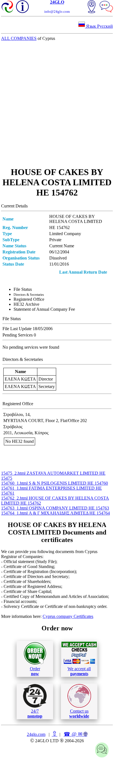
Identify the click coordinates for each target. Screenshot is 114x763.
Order (35, 671)
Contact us (79, 713)
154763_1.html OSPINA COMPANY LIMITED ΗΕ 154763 (55, 508)
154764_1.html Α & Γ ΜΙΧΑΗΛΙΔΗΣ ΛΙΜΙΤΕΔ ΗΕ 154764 (55, 513)
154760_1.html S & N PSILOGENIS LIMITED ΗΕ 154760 (54, 483)
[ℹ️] (22, 6)
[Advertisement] (57, 104)
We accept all (79, 671)
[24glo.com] (7, 7)
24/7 (34, 713)
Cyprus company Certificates (68, 616)
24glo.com (36, 734)
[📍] (91, 7)
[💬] (106, 7)
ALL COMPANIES (19, 38)
